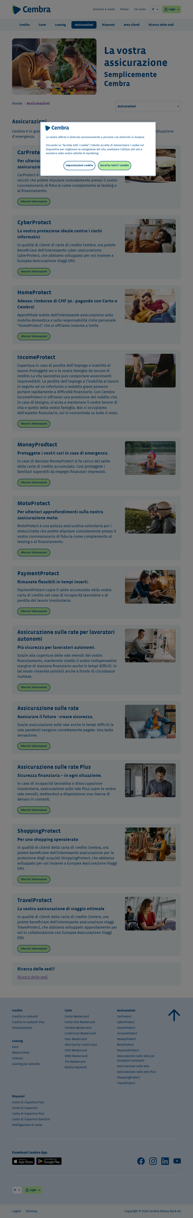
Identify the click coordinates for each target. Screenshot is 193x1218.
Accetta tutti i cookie (114, 165)
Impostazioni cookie (79, 165)
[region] (98, 149)
